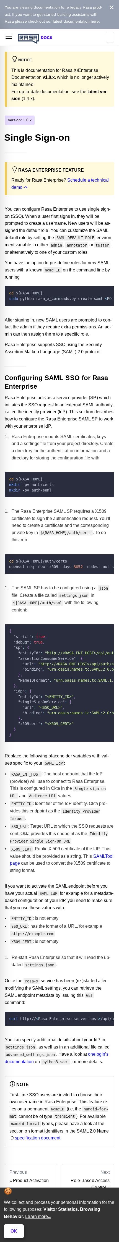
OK (14, 1231)
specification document (37, 1138)
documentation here (81, 21)
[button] (9, 37)
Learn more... (38, 1216)
